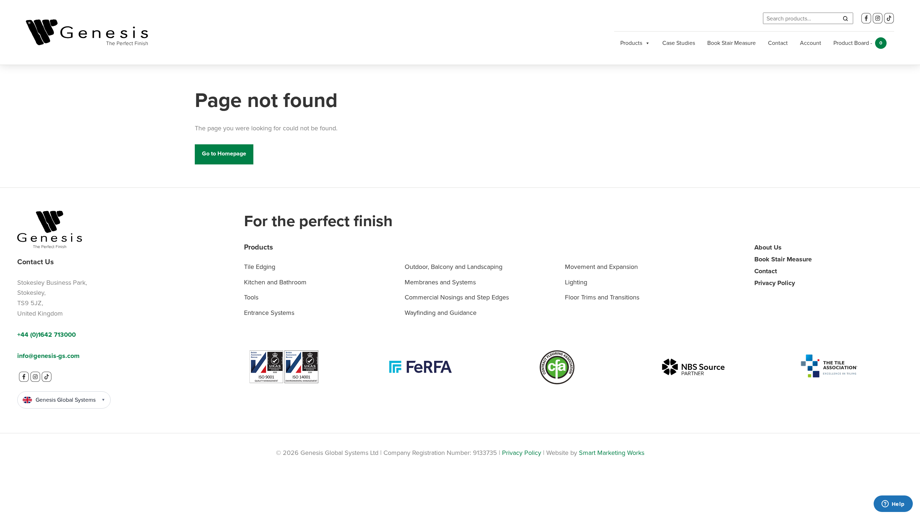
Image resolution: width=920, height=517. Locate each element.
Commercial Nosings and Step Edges (457, 297)
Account (810, 43)
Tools (251, 297)
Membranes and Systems (440, 282)
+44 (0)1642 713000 (46, 334)
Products (631, 43)
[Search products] (845, 18)
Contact (778, 43)
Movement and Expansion (601, 266)
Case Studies (678, 43)
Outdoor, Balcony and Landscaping (453, 266)
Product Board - (857, 43)
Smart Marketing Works (611, 452)
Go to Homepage (224, 153)
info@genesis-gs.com (48, 355)
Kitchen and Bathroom (275, 282)
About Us (768, 247)
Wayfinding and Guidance (441, 312)
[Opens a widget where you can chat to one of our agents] (893, 504)
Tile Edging (259, 266)
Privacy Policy (774, 283)
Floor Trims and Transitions (602, 297)
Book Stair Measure (731, 43)
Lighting (576, 282)
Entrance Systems (269, 312)
